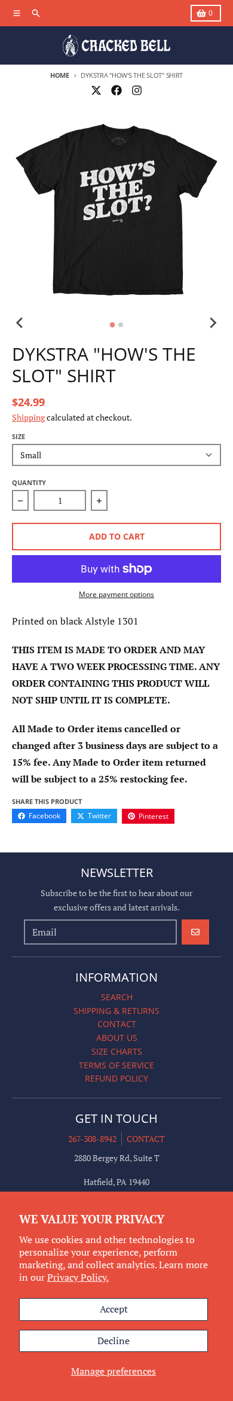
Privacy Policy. (78, 1277)
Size (18, 436)
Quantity (29, 482)
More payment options (116, 594)
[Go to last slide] (20, 323)
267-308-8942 (92, 1138)
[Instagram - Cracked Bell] (137, 90)
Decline (113, 1340)
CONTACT (146, 1138)
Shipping (28, 417)
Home (59, 75)
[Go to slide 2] (120, 324)
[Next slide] (212, 323)
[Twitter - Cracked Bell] (96, 90)
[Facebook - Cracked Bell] (116, 90)
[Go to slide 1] (112, 325)
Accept (114, 1308)
